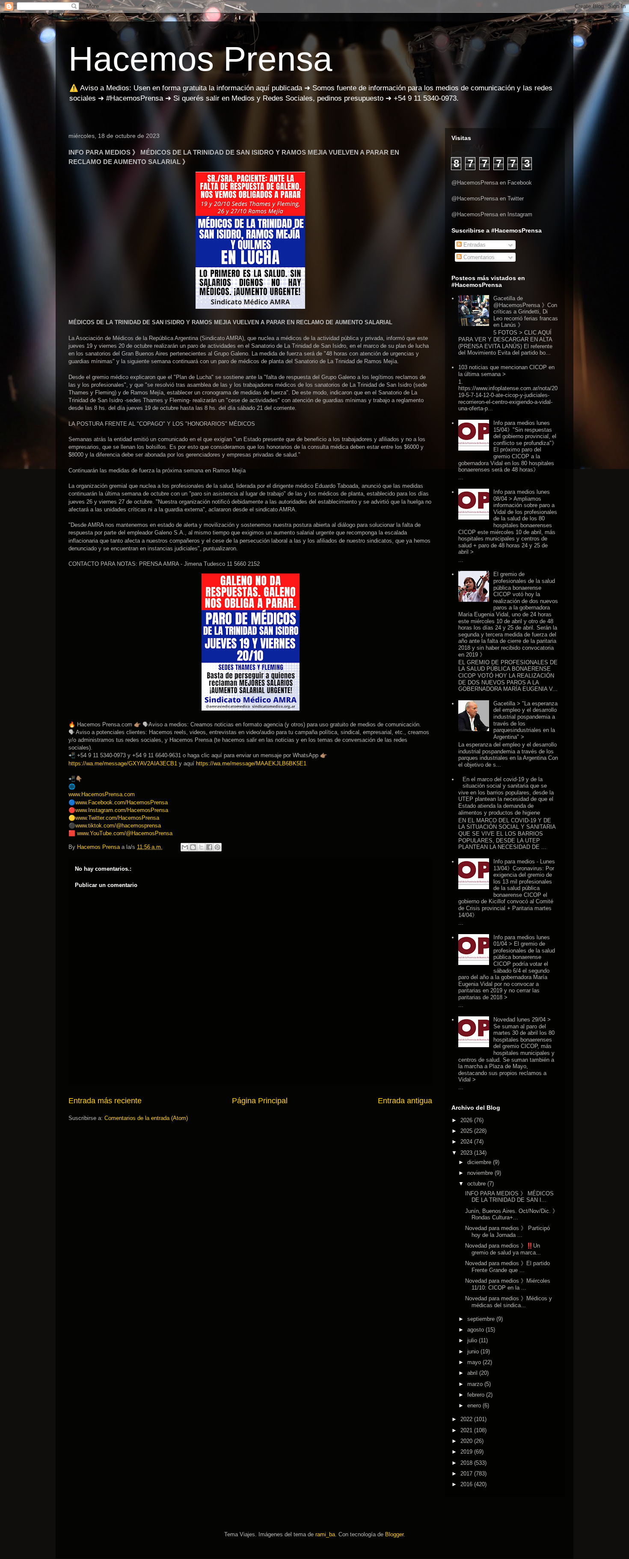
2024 (467, 1141)
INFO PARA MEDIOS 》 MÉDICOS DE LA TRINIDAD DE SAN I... (509, 1197)
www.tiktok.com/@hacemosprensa (118, 825)
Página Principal (260, 1100)
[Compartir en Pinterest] (217, 847)
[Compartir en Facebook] (209, 847)
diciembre (480, 1162)
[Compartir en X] (201, 847)
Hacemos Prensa (200, 59)
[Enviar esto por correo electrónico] (185, 847)
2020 (467, 1441)
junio (474, 1351)
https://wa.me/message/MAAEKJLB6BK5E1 (251, 763)
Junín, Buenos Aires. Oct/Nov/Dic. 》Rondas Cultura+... (511, 1214)
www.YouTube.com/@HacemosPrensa (124, 833)
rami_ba (325, 1534)
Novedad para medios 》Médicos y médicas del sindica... (508, 1301)
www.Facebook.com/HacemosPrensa (121, 802)
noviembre (481, 1173)
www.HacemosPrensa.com (101, 794)
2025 (467, 1131)
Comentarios (478, 257)
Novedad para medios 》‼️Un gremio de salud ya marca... (503, 1249)
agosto (476, 1329)
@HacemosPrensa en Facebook (491, 182)
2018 (467, 1463)
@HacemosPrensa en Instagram (491, 214)
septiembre (481, 1319)
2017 (467, 1473)
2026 (467, 1120)
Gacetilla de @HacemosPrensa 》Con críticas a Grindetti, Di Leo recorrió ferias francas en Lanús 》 (525, 311)
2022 (467, 1419)
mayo (475, 1362)
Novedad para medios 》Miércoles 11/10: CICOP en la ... (507, 1284)
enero (475, 1405)
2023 (467, 1153)
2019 (467, 1451)
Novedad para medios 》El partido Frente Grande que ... (507, 1266)
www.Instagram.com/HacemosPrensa (121, 810)
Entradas (474, 245)
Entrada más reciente (105, 1100)
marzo (475, 1384)
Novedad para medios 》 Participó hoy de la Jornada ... (507, 1231)
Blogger (394, 1534)
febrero (476, 1395)
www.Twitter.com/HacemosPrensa (117, 818)
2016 (467, 1484)
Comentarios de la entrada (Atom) (146, 1118)
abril (473, 1373)
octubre (477, 1183)
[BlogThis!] (193, 847)
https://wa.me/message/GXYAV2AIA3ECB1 (122, 763)
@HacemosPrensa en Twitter (487, 198)
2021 (467, 1430)
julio (473, 1340)
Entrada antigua (405, 1100)
